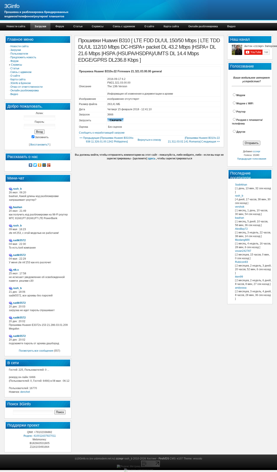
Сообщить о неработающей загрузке (102, 132)
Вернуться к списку (149, 139)
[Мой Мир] (44, 165)
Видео (231, 26)
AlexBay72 (241, 228)
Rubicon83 (241, 261)
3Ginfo (11, 6)
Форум (59, 26)
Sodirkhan (241, 184)
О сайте (149, 26)
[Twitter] (35, 165)
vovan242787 (243, 250)
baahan (239, 217)
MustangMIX (242, 239)
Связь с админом (124, 26)
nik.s (16, 269)
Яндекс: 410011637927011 (39, 435)
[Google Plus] (49, 165)
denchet (25, 391)
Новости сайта (15, 26)
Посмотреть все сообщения (36, 350)
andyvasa (240, 287)
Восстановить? (39, 144)
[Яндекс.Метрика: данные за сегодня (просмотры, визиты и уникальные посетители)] (128, 466)
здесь (151, 158)
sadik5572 (19, 240)
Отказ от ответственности (26, 86)
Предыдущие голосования (251, 158)
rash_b (239, 195)
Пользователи (19, 53)
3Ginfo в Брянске (20, 83)
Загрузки (40, 26)
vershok (239, 206)
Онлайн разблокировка (203, 26)
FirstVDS (164, 458)
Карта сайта (171, 26)
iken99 (239, 276)
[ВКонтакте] (30, 165)
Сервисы (97, 26)
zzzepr (256, 151)
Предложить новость (23, 57)
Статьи (77, 26)
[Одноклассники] (39, 165)
